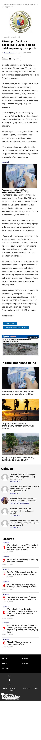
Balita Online (9, 53)
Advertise (26, 688)
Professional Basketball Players (16, 327)
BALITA (4, 658)
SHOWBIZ (5, 663)
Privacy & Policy (13, 689)
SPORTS (25, 658)
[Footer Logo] (10, 696)
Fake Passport (10, 323)
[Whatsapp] (18, 59)
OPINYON (5, 668)
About (5, 688)
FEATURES (25, 663)
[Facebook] (10, 59)
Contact (35, 688)
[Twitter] (14, 59)
